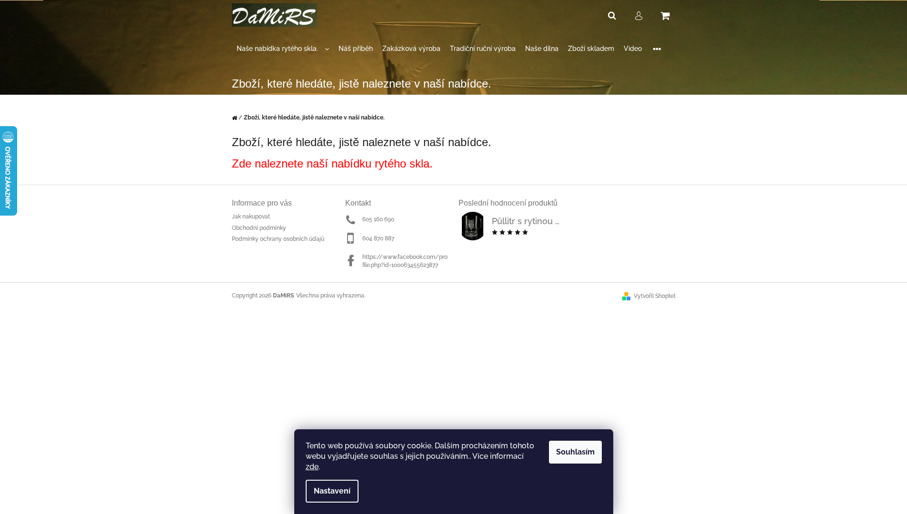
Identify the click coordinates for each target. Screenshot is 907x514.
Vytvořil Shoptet (655, 296)
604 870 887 (378, 238)
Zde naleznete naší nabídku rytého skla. (332, 163)
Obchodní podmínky (259, 228)
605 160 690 (378, 219)
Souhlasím (575, 451)
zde (312, 466)
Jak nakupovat (251, 216)
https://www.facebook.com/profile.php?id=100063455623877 (405, 261)
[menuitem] (283, 49)
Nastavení (332, 490)
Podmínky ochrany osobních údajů (278, 239)
